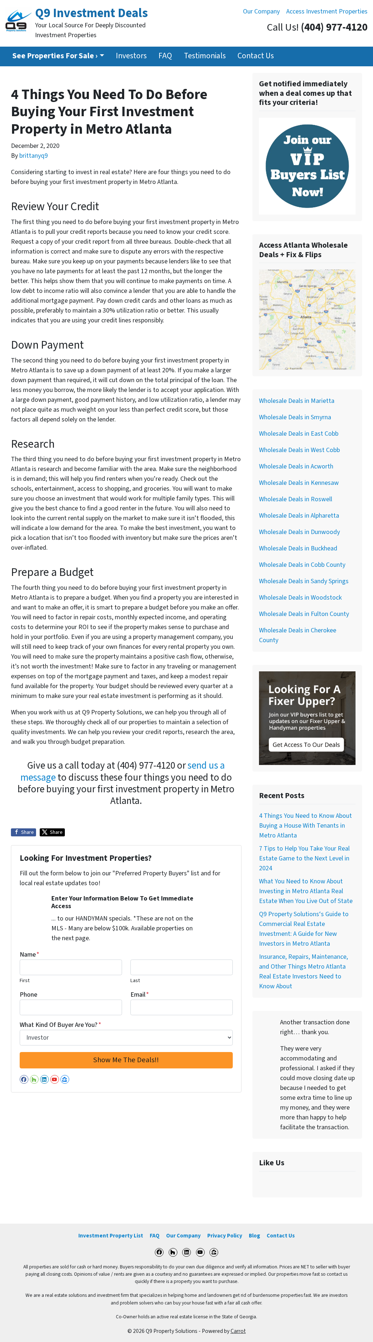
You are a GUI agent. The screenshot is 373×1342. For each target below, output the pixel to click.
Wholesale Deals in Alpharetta (299, 515)
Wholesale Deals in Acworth (296, 466)
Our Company (261, 11)
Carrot (238, 1331)
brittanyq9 (33, 155)
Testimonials (205, 56)
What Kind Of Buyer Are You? (60, 1024)
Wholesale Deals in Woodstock (300, 597)
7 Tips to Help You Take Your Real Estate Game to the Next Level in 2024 (304, 858)
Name (29, 954)
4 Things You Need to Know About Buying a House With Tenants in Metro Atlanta (305, 825)
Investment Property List (110, 1236)
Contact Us (255, 56)
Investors (131, 56)
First (25, 980)
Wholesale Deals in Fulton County (304, 614)
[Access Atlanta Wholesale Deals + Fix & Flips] (307, 319)
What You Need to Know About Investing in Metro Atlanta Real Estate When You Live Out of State (306, 891)
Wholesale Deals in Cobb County (302, 564)
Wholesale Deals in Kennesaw (299, 482)
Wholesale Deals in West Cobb (299, 450)
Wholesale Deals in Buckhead (298, 548)
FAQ (165, 56)
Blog (254, 1236)
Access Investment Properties (327, 11)
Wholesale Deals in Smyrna (295, 417)
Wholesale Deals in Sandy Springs (304, 581)
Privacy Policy (224, 1236)
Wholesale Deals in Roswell (295, 499)
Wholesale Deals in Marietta (296, 400)
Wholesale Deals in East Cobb (298, 433)
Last (135, 980)
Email (139, 994)
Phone (28, 994)
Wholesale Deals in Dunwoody (299, 532)
